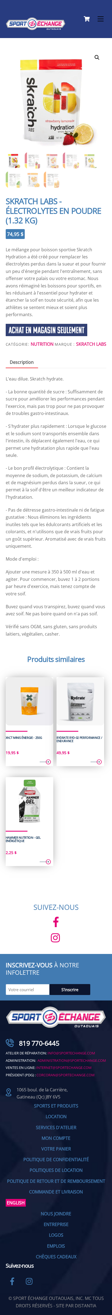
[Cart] (86, 18)
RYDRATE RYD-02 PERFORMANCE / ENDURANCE (79, 739)
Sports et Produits (56, 1106)
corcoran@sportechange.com (65, 1074)
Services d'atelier (56, 1127)
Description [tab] (22, 362)
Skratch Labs (91, 344)
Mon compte (56, 1138)
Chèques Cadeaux (56, 1257)
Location (56, 1117)
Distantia (85, 1306)
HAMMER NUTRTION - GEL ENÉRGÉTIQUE (23, 839)
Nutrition (42, 344)
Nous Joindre (56, 1214)
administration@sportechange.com (72, 1060)
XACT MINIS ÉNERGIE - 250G (24, 737)
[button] (97, 57)
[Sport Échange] (36, 27)
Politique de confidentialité (56, 1160)
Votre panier (56, 1149)
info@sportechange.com (71, 1053)
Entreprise (56, 1224)
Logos (56, 1235)
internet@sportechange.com (64, 1067)
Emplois (56, 1246)
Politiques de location (56, 1170)
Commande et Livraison (56, 1192)
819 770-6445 (39, 1043)
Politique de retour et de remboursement (56, 1181)
